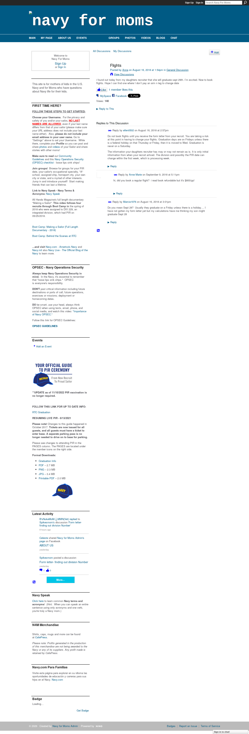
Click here (38, 601)
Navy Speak (53, 194)
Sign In (199, 2)
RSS (34, 582)
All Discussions (101, 51)
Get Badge (83, 710)
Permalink (110, 130)
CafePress (41, 637)
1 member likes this (121, 89)
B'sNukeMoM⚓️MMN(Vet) (54, 519)
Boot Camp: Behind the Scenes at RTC (54, 236)
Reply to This (105, 108)
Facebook (121, 96)
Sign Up (189, 2)
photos (43, 147)
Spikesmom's (47, 522)
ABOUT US (46, 545)
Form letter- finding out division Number (60, 523)
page (42, 541)
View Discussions (124, 74)
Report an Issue (188, 726)
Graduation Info (47, 461)
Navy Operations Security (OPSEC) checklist (58, 160)
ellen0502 (128, 130)
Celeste (43, 538)
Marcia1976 (129, 202)
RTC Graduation (41, 412)
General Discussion (178, 70)
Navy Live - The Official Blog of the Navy (60, 251)
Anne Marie (135, 174)
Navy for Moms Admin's (70, 538)
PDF (41, 465)
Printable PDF (46, 478)
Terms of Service (210, 726)
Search (245, 2)
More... (60, 580)
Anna (125, 70)
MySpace (105, 96)
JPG (41, 474)
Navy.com (57, 679)
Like (103, 90)
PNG (41, 469)
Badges (171, 726)
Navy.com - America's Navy (61, 247)
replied (73, 519)
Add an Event (44, 346)
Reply (112, 166)
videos (56, 147)
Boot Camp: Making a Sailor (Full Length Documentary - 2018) (55, 228)
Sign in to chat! (222, 732)
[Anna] (101, 73)
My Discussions (122, 51)
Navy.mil (37, 250)
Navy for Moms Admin (65, 726)
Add (216, 52)
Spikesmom (46, 557)
